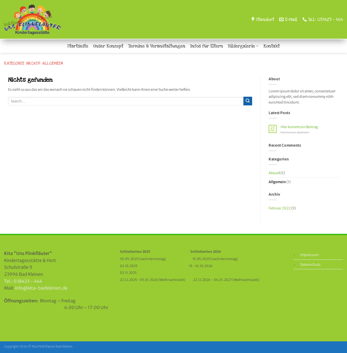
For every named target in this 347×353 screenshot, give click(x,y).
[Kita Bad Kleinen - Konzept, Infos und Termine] (44, 19)
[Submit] (247, 101)
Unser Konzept (108, 46)
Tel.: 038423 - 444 (23, 281)
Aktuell (274, 173)
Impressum (309, 254)
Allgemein (277, 182)
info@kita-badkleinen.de (41, 288)
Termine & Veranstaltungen (156, 46)
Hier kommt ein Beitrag (299, 127)
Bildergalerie (241, 46)
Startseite (77, 46)
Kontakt (272, 46)
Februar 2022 (280, 208)
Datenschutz (310, 264)
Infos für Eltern (206, 46)
